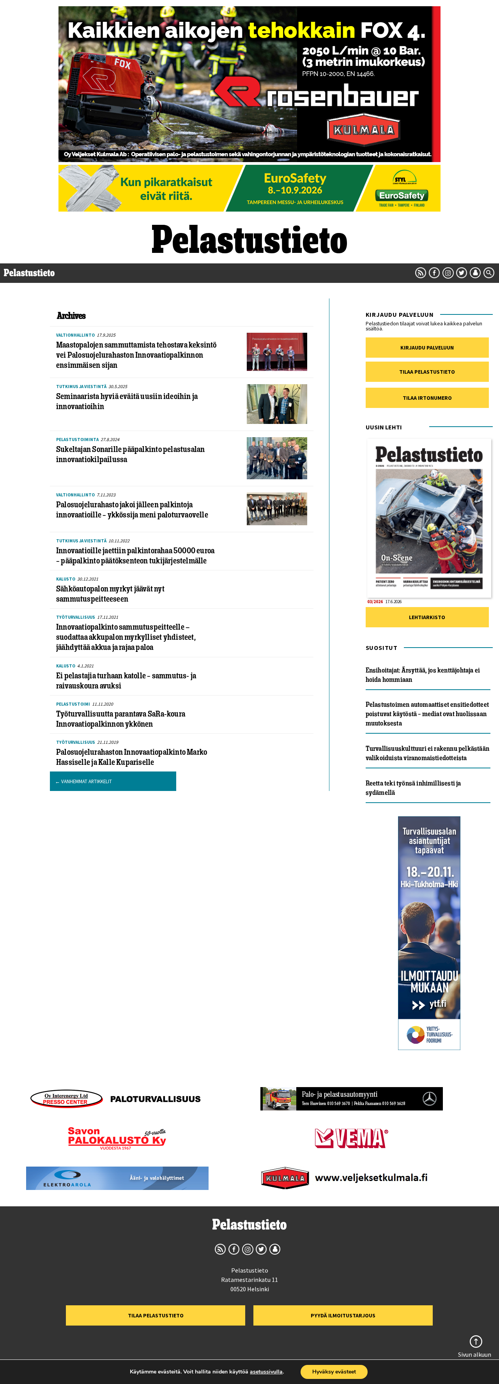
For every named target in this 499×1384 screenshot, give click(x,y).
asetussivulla (266, 1371)
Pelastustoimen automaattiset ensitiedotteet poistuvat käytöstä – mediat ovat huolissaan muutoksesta (427, 713)
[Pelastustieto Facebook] (434, 272)
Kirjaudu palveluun (427, 347)
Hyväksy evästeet (334, 1371)
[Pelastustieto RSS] (420, 272)
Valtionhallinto (75, 335)
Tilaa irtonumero (427, 397)
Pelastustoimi (73, 704)
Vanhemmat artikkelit (83, 781)
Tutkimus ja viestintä (81, 386)
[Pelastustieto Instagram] (447, 272)
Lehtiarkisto (427, 617)
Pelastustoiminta (77, 439)
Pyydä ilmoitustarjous (343, 1315)
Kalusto (65, 579)
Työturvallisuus (75, 617)
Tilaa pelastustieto (427, 371)
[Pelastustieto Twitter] (461, 272)
